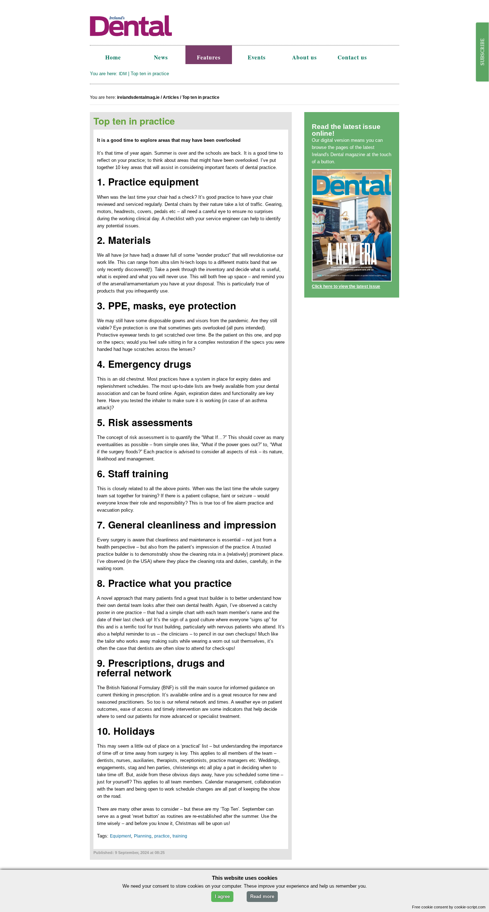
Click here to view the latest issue (346, 286)
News (161, 57)
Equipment (120, 836)
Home (113, 57)
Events (257, 57)
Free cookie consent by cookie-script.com (448, 907)
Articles (171, 97)
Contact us (352, 57)
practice (162, 836)
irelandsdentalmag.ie (138, 97)
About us (304, 57)
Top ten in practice (200, 97)
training (180, 836)
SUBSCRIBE (482, 52)
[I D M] (149, 41)
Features (209, 57)
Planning (142, 836)
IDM (123, 73)
